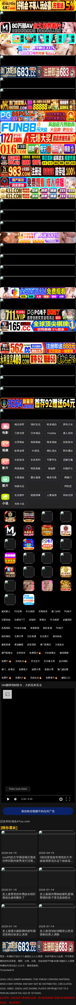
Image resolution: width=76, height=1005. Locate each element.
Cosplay (51, 433)
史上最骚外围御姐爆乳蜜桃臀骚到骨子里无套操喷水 (56, 895)
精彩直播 (47, 627)
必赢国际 (67, 619)
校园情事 (35, 495)
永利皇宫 (21, 652)
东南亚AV (68, 442)
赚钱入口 (65, 677)
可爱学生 (52, 459)
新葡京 (42, 619)
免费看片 (23, 669)
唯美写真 (52, 477)
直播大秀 (48, 669)
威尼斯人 (6, 611)
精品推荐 (19, 424)
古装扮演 (19, 459)
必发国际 (31, 644)
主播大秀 (18, 636)
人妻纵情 (52, 495)
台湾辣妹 (19, 442)
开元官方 (35, 661)
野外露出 (68, 450)
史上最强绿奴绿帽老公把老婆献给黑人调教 (56, 932)
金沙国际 (63, 661)
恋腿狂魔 (68, 459)
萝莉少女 (68, 424)
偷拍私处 (57, 636)
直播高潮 (34, 627)
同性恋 (68, 486)
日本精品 (35, 433)
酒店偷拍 (6, 636)
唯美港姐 (52, 442)
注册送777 (19, 619)
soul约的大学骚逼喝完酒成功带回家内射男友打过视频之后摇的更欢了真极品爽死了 (19, 862)
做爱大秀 (36, 669)
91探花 (35, 450)
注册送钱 (6, 619)
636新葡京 (50, 652)
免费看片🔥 (35, 652)
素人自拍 (68, 433)
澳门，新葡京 (8, 669)
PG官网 (18, 611)
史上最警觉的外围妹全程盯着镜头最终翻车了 (19, 895)
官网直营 (43, 611)
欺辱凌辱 (19, 450)
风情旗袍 (19, 468)
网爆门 (68, 477)
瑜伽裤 (51, 468)
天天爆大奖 (49, 661)
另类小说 (19, 503)
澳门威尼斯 (63, 669)
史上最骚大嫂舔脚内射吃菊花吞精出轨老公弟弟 (19, 932)
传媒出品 (19, 486)
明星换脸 (35, 468)
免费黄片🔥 (52, 677)
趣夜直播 (6, 644)
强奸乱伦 (35, 424)
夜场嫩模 (18, 644)
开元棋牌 (30, 611)
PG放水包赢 (20, 627)
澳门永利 (55, 611)
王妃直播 (31, 636)
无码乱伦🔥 (21, 661)
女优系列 (35, 459)
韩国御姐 (35, 442)
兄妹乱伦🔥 (36, 677)
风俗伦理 (68, 495)
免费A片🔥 (20, 677)
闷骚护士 (68, 468)
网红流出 (52, 450)
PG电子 (68, 611)
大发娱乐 (59, 644)
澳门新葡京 (45, 644)
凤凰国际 (6, 627)
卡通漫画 (19, 477)
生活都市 (19, 495)
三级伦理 (19, 433)
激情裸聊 (64, 652)
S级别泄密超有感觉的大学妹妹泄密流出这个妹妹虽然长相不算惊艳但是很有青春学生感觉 (56, 862)
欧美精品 (52, 424)
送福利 (32, 619)
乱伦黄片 (44, 636)
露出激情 (35, 477)
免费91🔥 (6, 677)
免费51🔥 (6, 661)
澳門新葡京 (7, 652)
